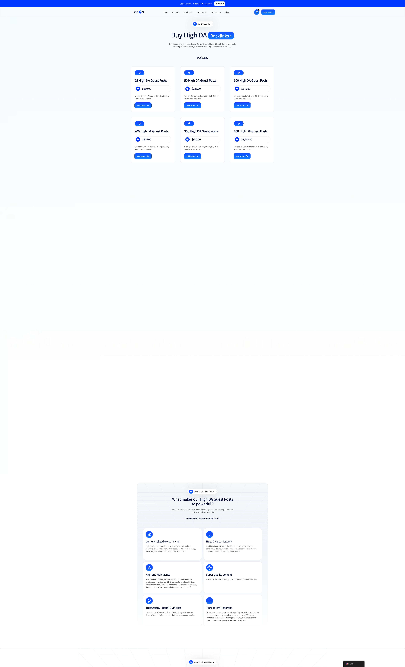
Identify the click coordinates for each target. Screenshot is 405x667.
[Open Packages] (205, 12)
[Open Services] (192, 12)
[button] (143, 105)
